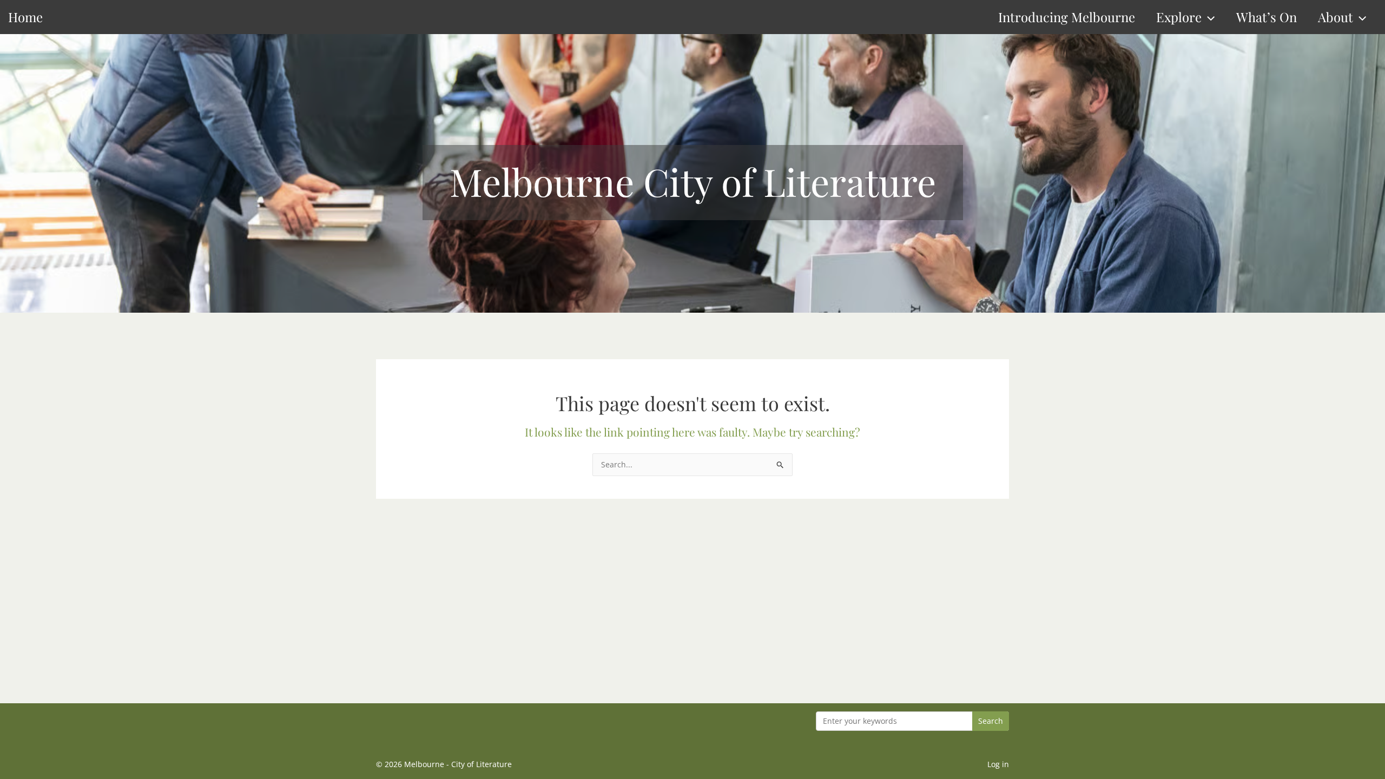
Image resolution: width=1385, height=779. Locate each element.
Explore (1179, 16)
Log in (998, 764)
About (1335, 16)
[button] (1208, 17)
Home (25, 16)
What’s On (1266, 16)
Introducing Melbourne (1066, 16)
